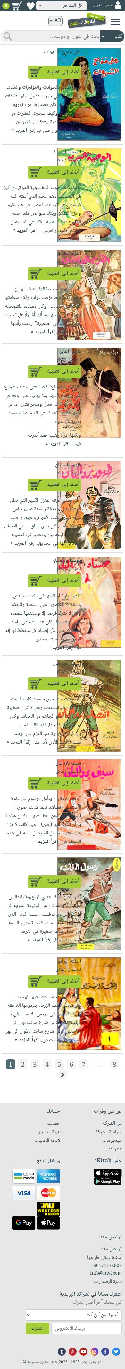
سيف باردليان (68, 763)
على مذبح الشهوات (62, 52)
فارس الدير (70, 352)
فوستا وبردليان (66, 561)
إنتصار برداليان (67, 664)
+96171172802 (106, 1266)
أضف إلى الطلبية (63, 72)
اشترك (37, 1328)
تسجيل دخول (103, 5)
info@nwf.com (106, 1273)
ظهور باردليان (68, 465)
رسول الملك (70, 861)
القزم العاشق (69, 254)
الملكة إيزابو (69, 961)
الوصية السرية (67, 152)
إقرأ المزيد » (23, 130)
